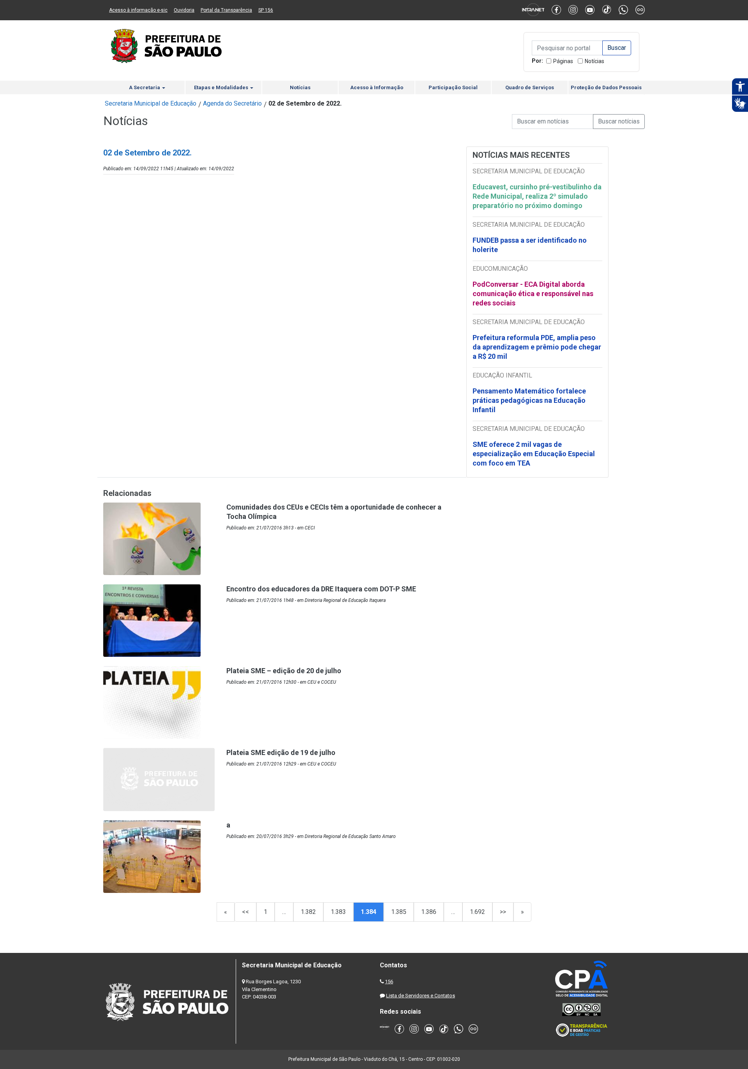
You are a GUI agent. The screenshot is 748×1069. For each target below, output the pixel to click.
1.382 (308, 912)
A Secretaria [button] (145, 87)
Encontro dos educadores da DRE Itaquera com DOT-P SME (321, 589)
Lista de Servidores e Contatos (420, 995)
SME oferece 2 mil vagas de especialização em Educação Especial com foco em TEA (534, 453)
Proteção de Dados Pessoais (606, 87)
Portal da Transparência (226, 10)
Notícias (594, 61)
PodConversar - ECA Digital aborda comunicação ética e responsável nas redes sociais (533, 293)
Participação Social (453, 87)
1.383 (338, 912)
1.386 (428, 912)
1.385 (398, 912)
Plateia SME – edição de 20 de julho (283, 671)
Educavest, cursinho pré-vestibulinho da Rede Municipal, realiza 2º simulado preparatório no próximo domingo (537, 196)
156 (389, 981)
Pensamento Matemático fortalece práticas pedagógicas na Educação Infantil (529, 400)
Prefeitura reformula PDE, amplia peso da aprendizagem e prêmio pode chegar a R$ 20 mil (537, 346)
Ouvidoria (184, 10)
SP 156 (265, 10)
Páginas (563, 61)
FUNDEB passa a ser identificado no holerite (530, 245)
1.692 (477, 912)
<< (245, 912)
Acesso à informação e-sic (138, 10)
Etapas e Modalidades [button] (221, 87)
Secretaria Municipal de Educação (150, 103)
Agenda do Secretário (232, 103)
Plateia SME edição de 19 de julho (280, 752)
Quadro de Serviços (529, 87)
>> (503, 912)
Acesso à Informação (376, 87)
